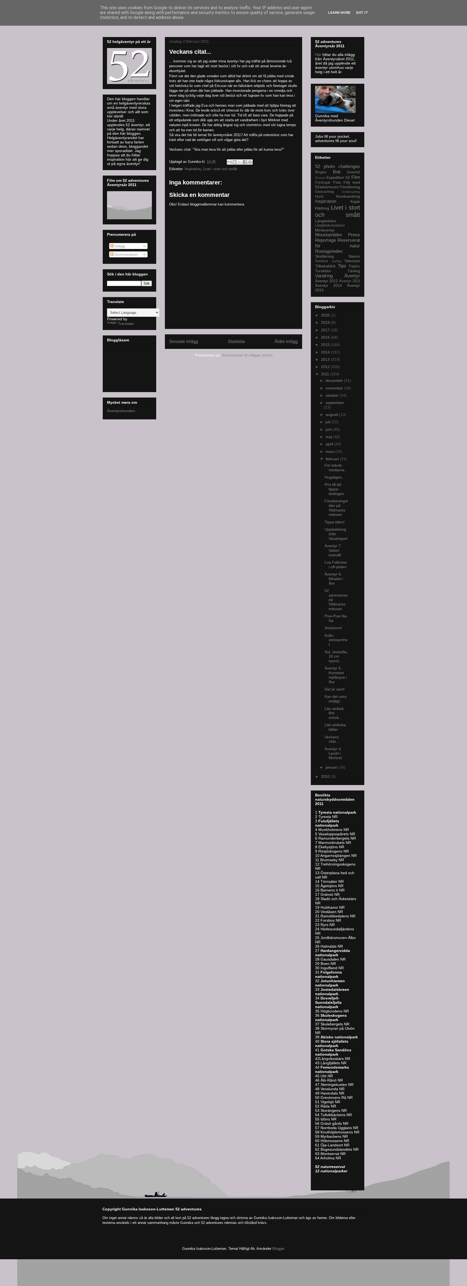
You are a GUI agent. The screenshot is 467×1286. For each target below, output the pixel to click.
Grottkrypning (351, 191)
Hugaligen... (335, 477)
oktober (333, 395)
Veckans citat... (332, 739)
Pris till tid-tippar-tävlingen (334, 489)
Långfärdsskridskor (330, 225)
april (330, 444)
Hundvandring (348, 196)
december (335, 380)
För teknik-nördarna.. (335, 467)
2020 (326, 315)
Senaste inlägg (183, 341)
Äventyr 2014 (328, 285)
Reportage (325, 240)
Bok (337, 171)
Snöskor (321, 261)
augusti (332, 414)
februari (333, 459)
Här (318, 54)
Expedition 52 (338, 177)
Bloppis (321, 172)
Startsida (236, 341)
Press (354, 234)
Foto (337, 182)
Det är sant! (335, 689)
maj (329, 437)
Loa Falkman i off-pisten (336, 564)
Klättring (322, 208)
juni (329, 429)
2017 (326, 330)
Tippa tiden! (335, 522)
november (335, 388)
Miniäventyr (325, 230)
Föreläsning (350, 187)
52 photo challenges (337, 166)
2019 (326, 322)
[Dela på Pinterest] (250, 162)
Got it (362, 13)
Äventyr (352, 275)
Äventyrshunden (121, 411)
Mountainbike (328, 234)
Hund (319, 196)
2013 (326, 359)
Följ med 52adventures (337, 184)
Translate (126, 323)
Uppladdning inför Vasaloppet (336, 534)
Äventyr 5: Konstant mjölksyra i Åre (336, 675)
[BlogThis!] (234, 162)
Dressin (320, 177)
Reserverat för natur (337, 243)
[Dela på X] (239, 162)
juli (328, 422)
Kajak (355, 201)
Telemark (352, 261)
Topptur (354, 266)
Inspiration (193, 169)
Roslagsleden (328, 251)
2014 (326, 352)
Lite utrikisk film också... (334, 713)
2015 (326, 344)
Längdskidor (325, 221)
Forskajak (323, 182)
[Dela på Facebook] (245, 162)
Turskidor (323, 271)
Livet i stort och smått (220, 169)
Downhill (353, 172)
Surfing (336, 261)
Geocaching (324, 192)
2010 (326, 776)
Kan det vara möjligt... (335, 698)
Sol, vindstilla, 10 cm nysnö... (336, 656)
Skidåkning (324, 256)
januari (332, 767)
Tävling (354, 271)
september (335, 402)
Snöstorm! (333, 628)
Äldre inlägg (286, 341)
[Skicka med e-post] (229, 162)
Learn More (339, 13)
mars (330, 451)
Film (355, 177)
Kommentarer (126, 254)
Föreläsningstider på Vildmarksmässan (336, 508)
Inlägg (119, 246)
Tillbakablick (325, 266)
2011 (325, 374)
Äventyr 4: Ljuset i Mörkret (333, 753)
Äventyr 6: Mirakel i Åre (334, 578)
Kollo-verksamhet (336, 640)
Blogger (278, 1249)
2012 (326, 367)
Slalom (354, 256)
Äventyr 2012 (326, 281)
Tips (342, 265)
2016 (326, 337)
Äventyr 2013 (349, 281)
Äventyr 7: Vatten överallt (333, 550)
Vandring (324, 275)
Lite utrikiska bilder (335, 727)
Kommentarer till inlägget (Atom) (247, 355)
